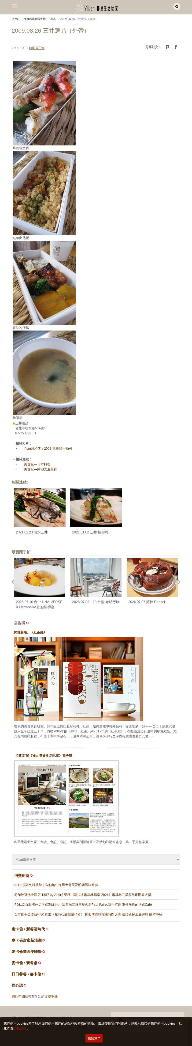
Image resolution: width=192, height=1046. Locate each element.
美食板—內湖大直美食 (40, 469)
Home (15, 19)
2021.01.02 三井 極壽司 (90, 532)
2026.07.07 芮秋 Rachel (146, 602)
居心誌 (17, 985)
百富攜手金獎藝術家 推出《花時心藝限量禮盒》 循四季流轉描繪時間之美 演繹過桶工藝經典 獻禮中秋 (88, 914)
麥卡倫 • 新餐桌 (24, 963)
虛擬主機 (51, 996)
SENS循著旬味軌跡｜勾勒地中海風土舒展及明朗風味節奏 (56, 884)
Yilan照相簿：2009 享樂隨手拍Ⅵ (48, 448)
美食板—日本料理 (37, 464)
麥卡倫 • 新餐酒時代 (28, 929)
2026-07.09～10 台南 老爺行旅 (95, 602)
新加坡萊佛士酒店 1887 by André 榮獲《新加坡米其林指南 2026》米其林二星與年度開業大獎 (82, 894)
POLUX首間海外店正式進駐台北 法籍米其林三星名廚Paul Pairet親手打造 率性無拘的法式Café (83, 904)
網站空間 (18, 996)
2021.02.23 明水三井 (32, 532)
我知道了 (94, 1038)
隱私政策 (19, 1028)
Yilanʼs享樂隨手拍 (34, 19)
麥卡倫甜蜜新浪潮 (27, 940)
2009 (53, 19)
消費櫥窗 (21, 875)
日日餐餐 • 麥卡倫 (26, 974)
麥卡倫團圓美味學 (27, 952)
